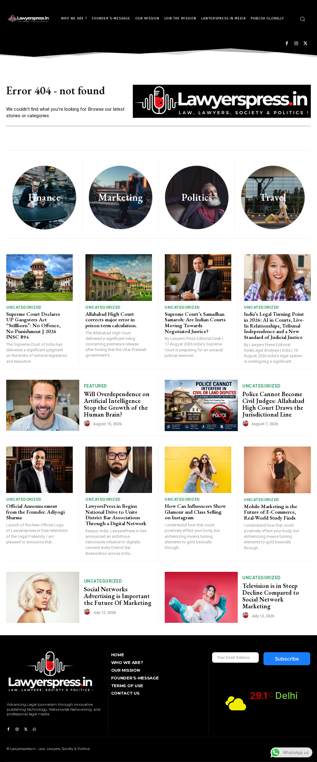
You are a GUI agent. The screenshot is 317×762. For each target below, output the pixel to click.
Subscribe (287, 659)
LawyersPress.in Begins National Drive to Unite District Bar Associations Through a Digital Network (115, 515)
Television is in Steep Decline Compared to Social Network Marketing (270, 596)
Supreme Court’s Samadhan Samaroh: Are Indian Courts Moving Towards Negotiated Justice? (195, 322)
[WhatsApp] (34, 729)
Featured (95, 386)
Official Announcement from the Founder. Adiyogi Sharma (35, 512)
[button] (302, 19)
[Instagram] (296, 43)
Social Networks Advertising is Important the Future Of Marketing (117, 596)
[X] (305, 43)
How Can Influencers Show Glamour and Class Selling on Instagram (195, 512)
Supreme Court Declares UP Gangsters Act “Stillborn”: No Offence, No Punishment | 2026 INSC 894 (33, 325)
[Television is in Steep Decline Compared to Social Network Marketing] (201, 597)
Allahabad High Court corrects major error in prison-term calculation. (111, 319)
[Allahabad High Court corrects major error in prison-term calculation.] (118, 277)
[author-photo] (88, 423)
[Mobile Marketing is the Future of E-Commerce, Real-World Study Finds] (277, 470)
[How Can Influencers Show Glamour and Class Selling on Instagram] (198, 470)
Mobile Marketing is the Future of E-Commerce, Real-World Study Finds (270, 512)
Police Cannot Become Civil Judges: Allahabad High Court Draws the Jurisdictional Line (273, 404)
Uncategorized (23, 307)
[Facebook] (286, 43)
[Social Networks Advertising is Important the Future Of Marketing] (42, 597)
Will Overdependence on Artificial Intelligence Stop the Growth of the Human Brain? (117, 404)
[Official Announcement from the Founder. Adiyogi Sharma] (39, 470)
